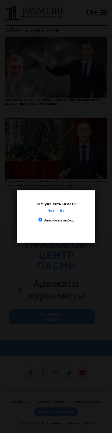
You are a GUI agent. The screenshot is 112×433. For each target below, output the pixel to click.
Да (62, 210)
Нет (50, 210)
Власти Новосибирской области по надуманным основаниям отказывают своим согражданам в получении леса (55, 183)
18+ (91, 12)
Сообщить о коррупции (56, 411)
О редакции (21, 401)
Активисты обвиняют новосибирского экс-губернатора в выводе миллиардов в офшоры (52, 102)
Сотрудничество (52, 401)
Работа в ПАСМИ (87, 401)
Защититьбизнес (51, 317)
